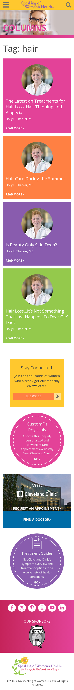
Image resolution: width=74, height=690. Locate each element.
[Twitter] (22, 608)
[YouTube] (52, 608)
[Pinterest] (32, 608)
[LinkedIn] (62, 608)
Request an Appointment (36, 508)
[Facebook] (12, 608)
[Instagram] (42, 608)
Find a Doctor (36, 519)
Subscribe (33, 396)
